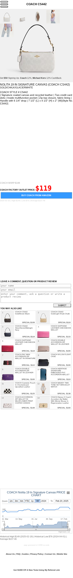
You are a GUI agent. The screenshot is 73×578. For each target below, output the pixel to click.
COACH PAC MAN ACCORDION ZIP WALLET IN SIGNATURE (25, 356)
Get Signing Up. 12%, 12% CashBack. (31, 78)
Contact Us (50, 554)
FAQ (18, 554)
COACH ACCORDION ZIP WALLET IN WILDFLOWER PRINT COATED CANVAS (24, 400)
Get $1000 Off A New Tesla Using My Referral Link (36, 570)
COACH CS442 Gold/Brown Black (22, 313)
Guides (25, 554)
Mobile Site (62, 554)
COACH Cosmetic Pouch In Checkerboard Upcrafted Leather (25, 385)
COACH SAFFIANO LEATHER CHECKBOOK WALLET (61, 328)
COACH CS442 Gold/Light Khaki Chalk (60, 313)
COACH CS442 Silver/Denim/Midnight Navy (24, 328)
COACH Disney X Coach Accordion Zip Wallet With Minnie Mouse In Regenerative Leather (61, 400)
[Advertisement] (36, 143)
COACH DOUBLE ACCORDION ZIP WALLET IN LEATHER (60, 342)
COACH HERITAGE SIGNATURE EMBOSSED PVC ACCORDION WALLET (60, 371)
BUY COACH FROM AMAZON (36, 195)
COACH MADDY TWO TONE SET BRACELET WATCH (60, 385)
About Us (10, 554)
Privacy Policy (36, 554)
